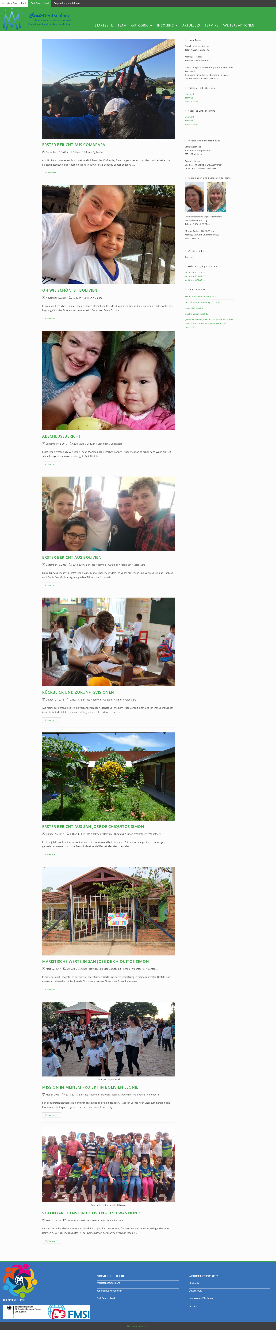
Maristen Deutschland (14, 3)
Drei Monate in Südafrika (196, 313)
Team (122, 25)
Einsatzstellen (191, 101)
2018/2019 (78, 443)
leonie (115, 1094)
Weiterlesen (53, 172)
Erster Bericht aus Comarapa (73, 144)
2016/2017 (71, 1094)
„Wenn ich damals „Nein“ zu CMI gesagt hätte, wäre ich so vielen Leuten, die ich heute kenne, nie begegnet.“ (209, 323)
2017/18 (74, 699)
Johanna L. (100, 152)
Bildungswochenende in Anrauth (200, 296)
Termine (211, 25)
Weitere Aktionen (238, 25)
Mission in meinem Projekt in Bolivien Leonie (90, 1087)
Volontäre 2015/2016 (195, 279)
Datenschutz (195, 1290)
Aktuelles (191, 25)
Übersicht (189, 94)
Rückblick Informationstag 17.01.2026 (202, 302)
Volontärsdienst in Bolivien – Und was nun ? (91, 1213)
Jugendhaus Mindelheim (67, 3)
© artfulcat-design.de (138, 1326)
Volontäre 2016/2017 (195, 276)
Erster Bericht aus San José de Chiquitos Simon (93, 826)
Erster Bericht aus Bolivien (71, 557)
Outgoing (140, 25)
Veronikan (103, 443)
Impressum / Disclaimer (201, 1298)
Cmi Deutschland (40, 3)
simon (119, 699)
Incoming (165, 25)
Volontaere (116, 443)
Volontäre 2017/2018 (195, 272)
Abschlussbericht (61, 436)
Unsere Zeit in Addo (194, 308)
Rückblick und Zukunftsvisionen (78, 692)
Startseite (104, 25)
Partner (193, 1305)
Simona (99, 297)
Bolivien (77, 152)
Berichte (90, 564)
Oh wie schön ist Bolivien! (70, 290)
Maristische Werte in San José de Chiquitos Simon (95, 961)
